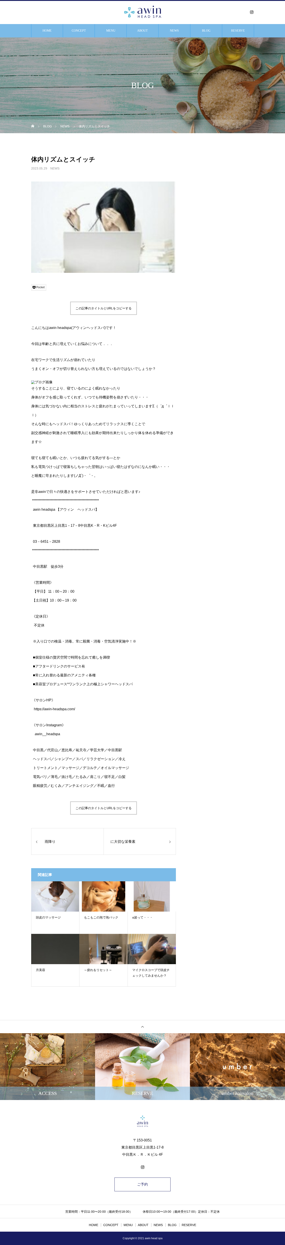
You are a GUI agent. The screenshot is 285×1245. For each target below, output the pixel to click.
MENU (110, 30)
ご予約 (142, 1184)
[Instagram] (251, 12)
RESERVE (238, 30)
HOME (47, 30)
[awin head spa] (142, 12)
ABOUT (142, 30)
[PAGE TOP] (142, 1026)
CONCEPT (79, 30)
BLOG (206, 30)
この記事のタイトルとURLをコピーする (103, 308)
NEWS (174, 30)
